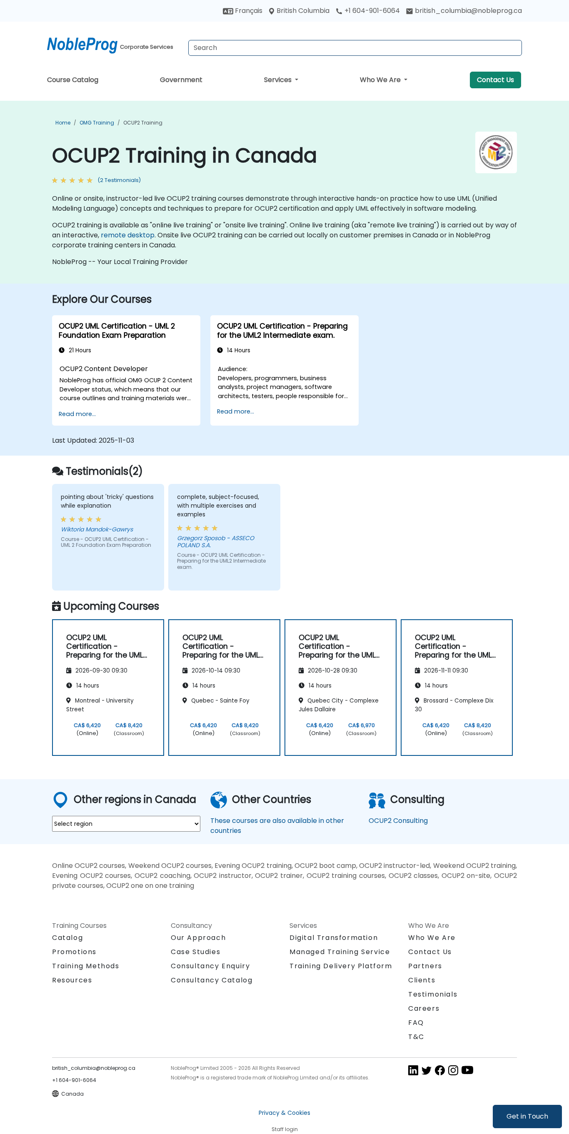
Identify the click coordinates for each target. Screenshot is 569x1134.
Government (181, 80)
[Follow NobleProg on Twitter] (427, 1069)
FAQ (416, 1022)
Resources (72, 980)
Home (62, 122)
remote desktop (128, 235)
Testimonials (432, 994)
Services (278, 80)
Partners (425, 966)
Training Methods (86, 966)
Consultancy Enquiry (210, 966)
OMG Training (97, 122)
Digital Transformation (333, 937)
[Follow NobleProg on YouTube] (467, 1069)
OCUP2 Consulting (398, 820)
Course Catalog (72, 80)
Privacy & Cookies (284, 1113)
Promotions (74, 952)
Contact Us (495, 80)
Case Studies (195, 952)
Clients (421, 980)
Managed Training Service (339, 952)
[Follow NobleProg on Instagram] (453, 1069)
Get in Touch (527, 1116)
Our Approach (198, 937)
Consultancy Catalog (211, 980)
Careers (423, 1008)
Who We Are (381, 80)
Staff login (285, 1129)
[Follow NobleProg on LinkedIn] (413, 1069)
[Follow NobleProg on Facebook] (440, 1069)
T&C (416, 1037)
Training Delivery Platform (340, 966)
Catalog (67, 937)
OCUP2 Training (142, 122)
